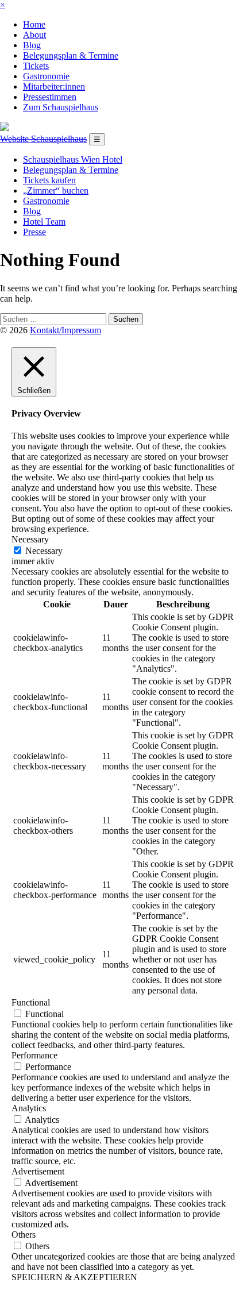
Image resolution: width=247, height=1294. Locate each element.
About (34, 35)
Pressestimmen (49, 97)
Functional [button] (30, 1002)
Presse (34, 232)
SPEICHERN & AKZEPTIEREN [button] (74, 1277)
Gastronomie (46, 76)
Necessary (44, 551)
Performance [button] (34, 1055)
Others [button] (23, 1234)
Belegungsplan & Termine (70, 55)
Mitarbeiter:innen (54, 86)
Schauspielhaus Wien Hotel (72, 159)
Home (34, 24)
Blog (32, 45)
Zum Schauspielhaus (60, 107)
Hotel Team (44, 221)
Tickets (36, 66)
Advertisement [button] (37, 1171)
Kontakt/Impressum (65, 330)
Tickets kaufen (49, 180)
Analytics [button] (28, 1108)
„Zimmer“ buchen (55, 190)
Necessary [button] (30, 539)
